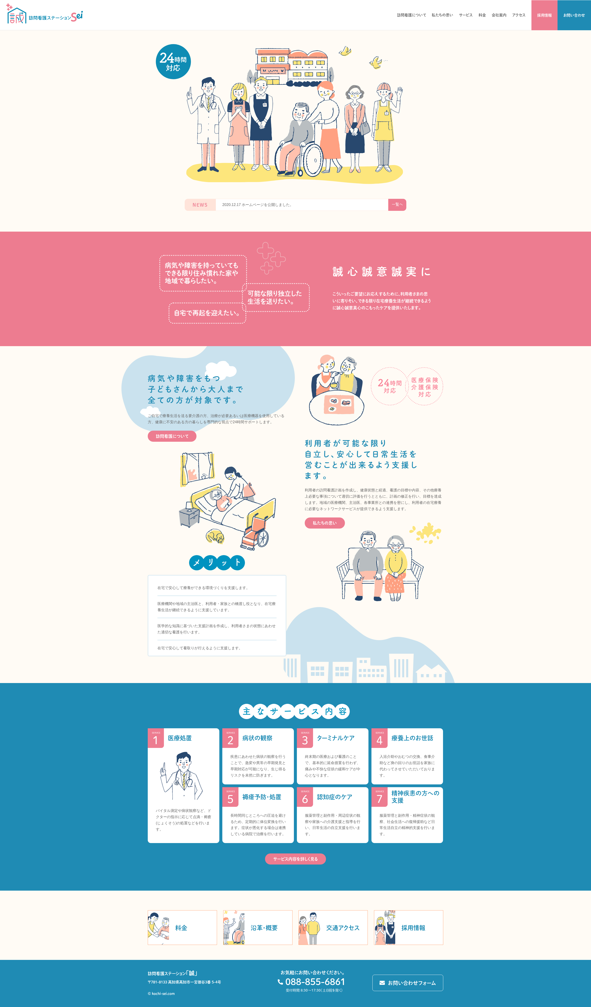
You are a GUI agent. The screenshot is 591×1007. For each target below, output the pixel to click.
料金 (482, 15)
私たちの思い (442, 15)
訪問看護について (411, 15)
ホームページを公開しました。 (257, 205)
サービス (466, 15)
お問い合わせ (574, 15)
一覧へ (397, 204)
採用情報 (544, 15)
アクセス (519, 15)
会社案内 (499, 15)
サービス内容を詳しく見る (295, 859)
